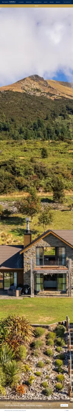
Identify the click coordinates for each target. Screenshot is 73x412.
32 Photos (65, 405)
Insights (58, 2)
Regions (52, 2)
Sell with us (67, 2)
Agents (45, 2)
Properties (28, 2)
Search (22, 2)
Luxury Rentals (38, 2)
